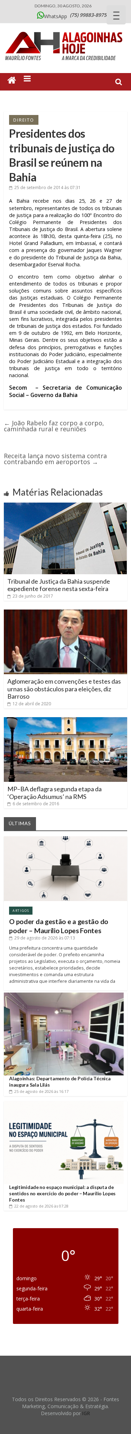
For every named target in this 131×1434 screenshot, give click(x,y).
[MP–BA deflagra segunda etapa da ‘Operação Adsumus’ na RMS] (65, 720)
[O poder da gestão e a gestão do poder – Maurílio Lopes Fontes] (65, 839)
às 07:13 (44, 938)
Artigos (21, 910)
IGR (86, 1413)
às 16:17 (41, 1091)
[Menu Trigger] (116, 14)
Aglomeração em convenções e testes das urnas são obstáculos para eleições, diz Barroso (64, 688)
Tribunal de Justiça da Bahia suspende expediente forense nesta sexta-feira (58, 585)
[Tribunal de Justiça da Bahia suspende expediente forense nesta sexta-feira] (65, 505)
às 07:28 (41, 1206)
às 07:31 (47, 187)
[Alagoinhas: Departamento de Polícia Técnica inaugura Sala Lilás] (64, 995)
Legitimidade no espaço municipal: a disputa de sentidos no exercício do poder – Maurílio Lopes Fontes (62, 1193)
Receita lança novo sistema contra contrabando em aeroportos (55, 459)
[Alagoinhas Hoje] (66, 29)
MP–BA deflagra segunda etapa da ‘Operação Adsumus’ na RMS (54, 792)
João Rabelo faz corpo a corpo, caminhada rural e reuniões (54, 426)
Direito (23, 120)
